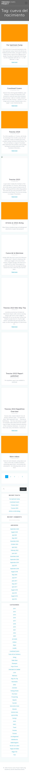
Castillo (14, 648)
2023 (14, 636)
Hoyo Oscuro (14, 666)
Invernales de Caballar (14, 669)
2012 (14, 611)
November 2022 (14, 541)
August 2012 (14, 596)
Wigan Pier (14, 751)
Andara (14, 642)
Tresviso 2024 (14, 132)
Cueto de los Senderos (14, 654)
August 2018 (14, 571)
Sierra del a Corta (14, 706)
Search (23, 489)
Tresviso (14, 730)
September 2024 (14, 529)
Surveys (14, 718)
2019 (14, 627)
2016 (14, 617)
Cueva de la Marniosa (14, 253)
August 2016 (14, 590)
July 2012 (14, 599)
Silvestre (14, 709)
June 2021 (14, 553)
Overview (14, 688)
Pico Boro (14, 694)
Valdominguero (14, 742)
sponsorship (14, 715)
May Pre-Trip (14, 678)
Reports (14, 700)
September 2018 (14, 568)
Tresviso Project (8, 3)
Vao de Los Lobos (14, 745)
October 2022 (14, 544)
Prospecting (14, 697)
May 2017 (14, 584)
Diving (14, 657)
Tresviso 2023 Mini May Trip (14, 308)
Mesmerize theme (19, 769)
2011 (14, 608)
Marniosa (14, 675)
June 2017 (14, 581)
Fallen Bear (14, 660)
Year (14, 755)
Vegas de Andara (14, 748)
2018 (14, 624)
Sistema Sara (14, 712)
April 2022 (14, 547)
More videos (14, 457)
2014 (14, 614)
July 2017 (14, 577)
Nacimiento (15, 681)
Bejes (14, 645)
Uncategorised (14, 736)
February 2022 (14, 550)
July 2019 (14, 565)
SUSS (14, 721)
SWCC (14, 724)
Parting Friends (14, 691)
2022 (14, 633)
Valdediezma (14, 739)
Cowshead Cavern (14, 88)
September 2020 (14, 559)
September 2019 (14, 562)
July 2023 (14, 535)
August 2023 (14, 532)
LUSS (14, 672)
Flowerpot (14, 663)
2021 (14, 630)
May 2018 (14, 574)
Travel (14, 727)
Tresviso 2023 (14, 179)
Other (14, 684)
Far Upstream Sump (14, 45)
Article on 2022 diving (14, 223)
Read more (14, 62)
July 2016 (14, 593)
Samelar (14, 703)
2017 (14, 621)
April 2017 (14, 587)
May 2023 (14, 538)
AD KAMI (14, 639)
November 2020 (14, 556)
